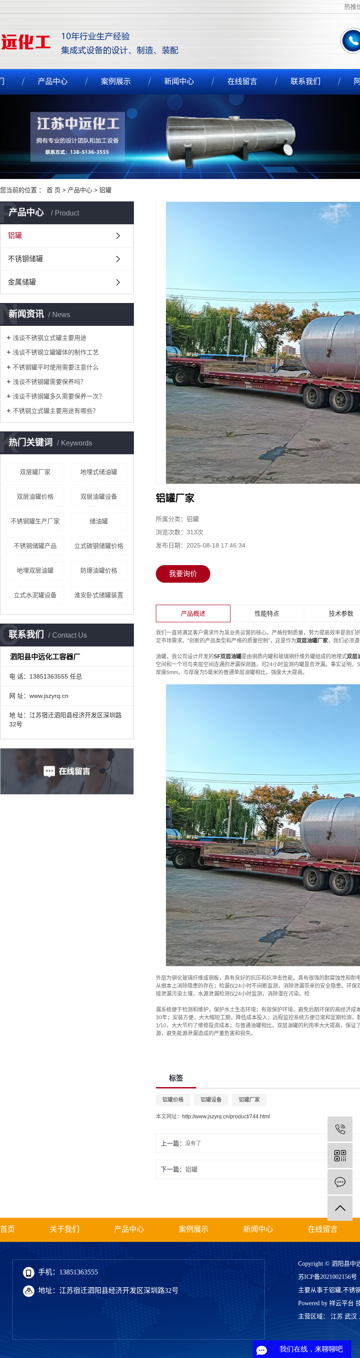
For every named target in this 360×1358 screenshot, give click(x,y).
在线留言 (242, 81)
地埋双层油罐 (35, 570)
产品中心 (53, 81)
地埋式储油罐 (98, 471)
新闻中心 (179, 81)
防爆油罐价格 (98, 570)
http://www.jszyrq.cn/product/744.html (226, 1116)
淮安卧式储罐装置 (98, 595)
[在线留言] (340, 1181)
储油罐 (99, 521)
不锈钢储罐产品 (35, 545)
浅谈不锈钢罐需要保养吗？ (49, 381)
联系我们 (305, 81)
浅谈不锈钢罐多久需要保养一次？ (59, 396)
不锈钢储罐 (25, 259)
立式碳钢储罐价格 (98, 545)
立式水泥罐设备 (35, 595)
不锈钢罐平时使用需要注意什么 (56, 367)
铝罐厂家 (249, 1100)
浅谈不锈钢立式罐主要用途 (49, 337)
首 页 (54, 189)
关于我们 (64, 1229)
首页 (7, 1229)
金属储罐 (22, 282)
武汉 (351, 1316)
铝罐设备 (211, 1100)
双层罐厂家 (35, 471)
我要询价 (183, 573)
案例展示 (116, 81)
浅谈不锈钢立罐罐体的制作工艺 (56, 352)
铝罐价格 (173, 1100)
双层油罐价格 (35, 496)
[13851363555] (340, 1129)
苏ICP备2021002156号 (327, 1277)
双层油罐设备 (98, 496)
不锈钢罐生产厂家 (35, 521)
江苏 (337, 1316)
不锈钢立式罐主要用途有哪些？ (56, 410)
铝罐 (105, 189)
